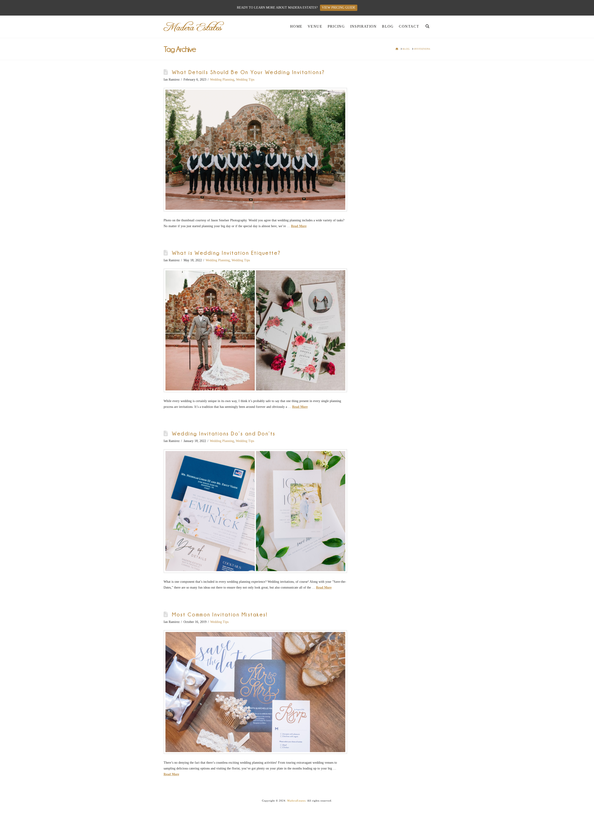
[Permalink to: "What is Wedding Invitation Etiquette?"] (255, 330)
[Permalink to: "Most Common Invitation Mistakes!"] (255, 692)
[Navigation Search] (426, 28)
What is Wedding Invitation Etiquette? (226, 253)
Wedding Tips (245, 79)
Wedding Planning (222, 79)
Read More (299, 226)
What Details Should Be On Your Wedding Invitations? (248, 72)
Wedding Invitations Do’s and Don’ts (223, 433)
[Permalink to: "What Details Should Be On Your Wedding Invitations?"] (255, 150)
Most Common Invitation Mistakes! (220, 614)
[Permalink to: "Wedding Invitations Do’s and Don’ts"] (255, 511)
